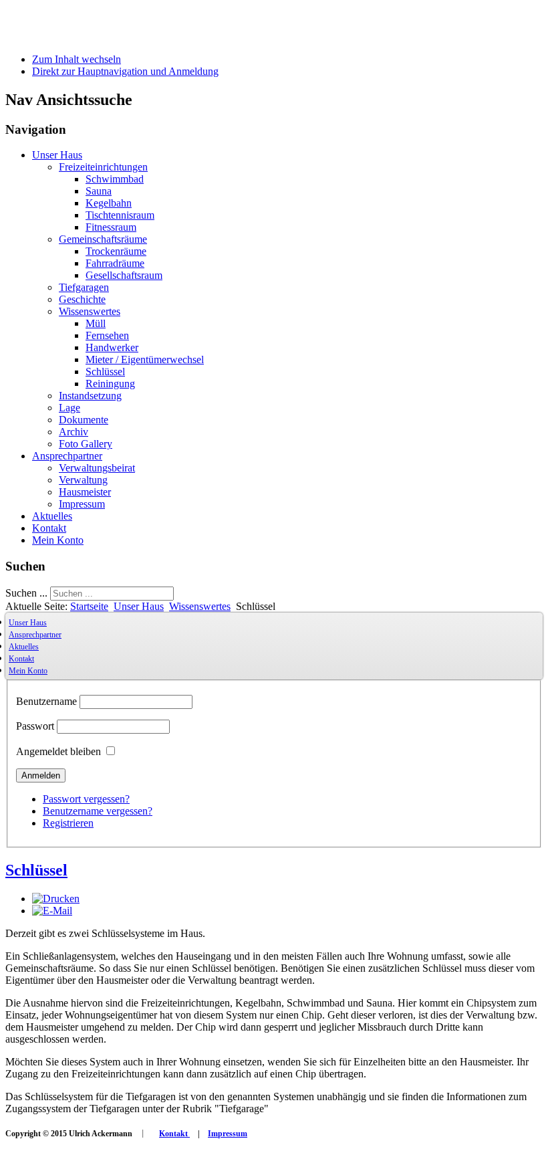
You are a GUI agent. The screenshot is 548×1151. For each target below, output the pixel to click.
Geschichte (82, 299)
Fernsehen (107, 335)
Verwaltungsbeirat (97, 468)
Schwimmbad (115, 179)
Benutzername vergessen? (97, 811)
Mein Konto (58, 540)
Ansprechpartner (67, 455)
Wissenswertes (89, 311)
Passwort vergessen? (86, 799)
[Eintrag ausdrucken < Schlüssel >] (56, 898)
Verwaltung (83, 480)
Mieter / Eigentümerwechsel (145, 359)
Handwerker (112, 347)
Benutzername (46, 701)
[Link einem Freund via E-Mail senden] (52, 910)
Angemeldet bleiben (58, 751)
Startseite (89, 606)
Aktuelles (52, 516)
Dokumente (83, 419)
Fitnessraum (111, 227)
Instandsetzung (90, 395)
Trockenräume (116, 251)
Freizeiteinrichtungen (103, 167)
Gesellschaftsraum (124, 275)
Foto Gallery (85, 443)
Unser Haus (57, 155)
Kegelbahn (109, 203)
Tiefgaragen (84, 287)
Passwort (35, 726)
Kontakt (49, 528)
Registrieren (68, 823)
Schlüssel (105, 371)
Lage (69, 407)
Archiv (73, 431)
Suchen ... (26, 593)
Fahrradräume (115, 263)
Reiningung (110, 383)
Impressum (82, 504)
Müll (96, 323)
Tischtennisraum (120, 215)
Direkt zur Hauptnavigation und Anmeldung (125, 71)
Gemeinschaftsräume (103, 239)
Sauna (99, 191)
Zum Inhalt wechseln (76, 59)
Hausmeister (85, 492)
